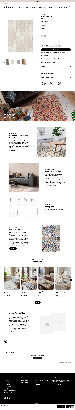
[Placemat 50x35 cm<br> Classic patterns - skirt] (63, 296)
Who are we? (7, 384)
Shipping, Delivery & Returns (47, 77)
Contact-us (7, 380)
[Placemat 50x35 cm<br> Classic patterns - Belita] (56, 296)
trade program (15, 3)
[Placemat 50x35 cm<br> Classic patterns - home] (57, 296)
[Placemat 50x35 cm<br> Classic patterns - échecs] (59, 296)
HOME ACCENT (42, 7)
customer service (5, 3)
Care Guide (6, 388)
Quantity (43, 28)
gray (45, 36)
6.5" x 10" (58, 45)
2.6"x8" (62, 42)
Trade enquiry (38, 384)
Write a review (37, 358)
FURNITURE (28, 7)
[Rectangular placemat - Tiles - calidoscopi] (43, 296)
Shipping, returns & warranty (10, 390)
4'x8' (47, 45)
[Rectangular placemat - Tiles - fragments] (46, 296)
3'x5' (67, 42)
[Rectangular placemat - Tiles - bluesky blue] (42, 296)
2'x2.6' (43, 42)
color (44, 34)
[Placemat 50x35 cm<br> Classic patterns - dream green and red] (62, 296)
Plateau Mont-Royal (25, 380)
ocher (42, 36)
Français (60, 7)
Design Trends (7, 386)
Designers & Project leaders (41, 380)
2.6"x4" (57, 42)
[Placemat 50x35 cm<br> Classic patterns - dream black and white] (60, 296)
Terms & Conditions (8, 392)
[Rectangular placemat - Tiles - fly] (44, 296)
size (42, 39)
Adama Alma (44, 14)
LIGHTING (34, 7)
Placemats (12, 248)
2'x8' (52, 42)
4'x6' (43, 45)
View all (37, 302)
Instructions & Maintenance (47, 73)
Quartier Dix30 (24, 382)
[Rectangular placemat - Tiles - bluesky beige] (40, 296)
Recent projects (38, 382)
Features (43, 66)
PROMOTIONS (51, 7)
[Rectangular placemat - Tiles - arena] (39, 296)
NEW (17, 7)
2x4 (48, 42)
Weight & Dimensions (46, 70)
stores (10, 3)
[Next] (71, 280)
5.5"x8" (52, 45)
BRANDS (21, 7)
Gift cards (6, 382)
